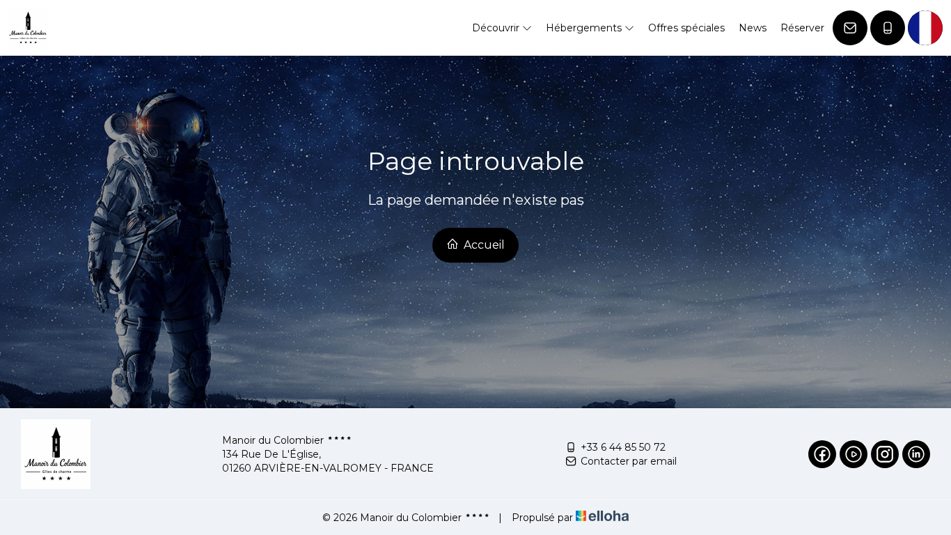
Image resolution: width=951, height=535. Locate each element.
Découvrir (497, 28)
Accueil (483, 244)
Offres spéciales (686, 28)
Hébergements (585, 28)
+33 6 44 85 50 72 (623, 447)
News (753, 28)
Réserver (802, 28)
